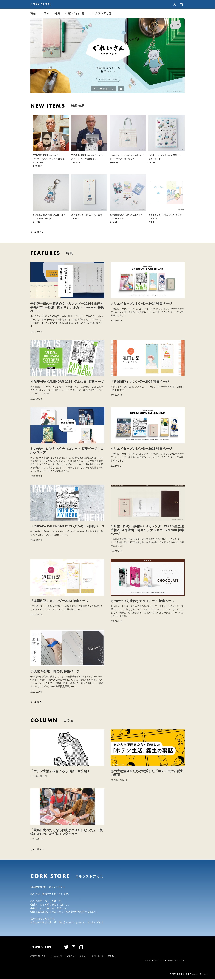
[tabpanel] (107, 55)
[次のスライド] (112, 88)
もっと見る (36, 232)
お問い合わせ (97, 956)
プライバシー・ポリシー (76, 956)
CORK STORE (40, 4)
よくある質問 (56, 956)
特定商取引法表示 (37, 956)
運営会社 (111, 956)
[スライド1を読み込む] (101, 89)
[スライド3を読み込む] (107, 89)
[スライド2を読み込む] (104, 89)
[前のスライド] (94, 88)
